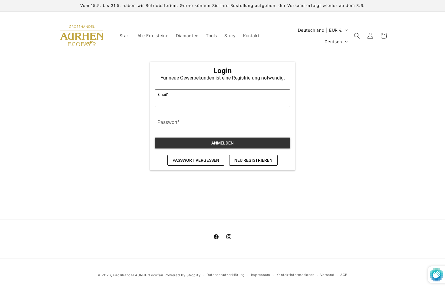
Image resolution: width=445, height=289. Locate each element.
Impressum (260, 275)
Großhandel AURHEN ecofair (138, 275)
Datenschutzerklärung (225, 275)
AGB (344, 275)
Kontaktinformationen (295, 275)
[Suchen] (357, 35)
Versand (327, 275)
